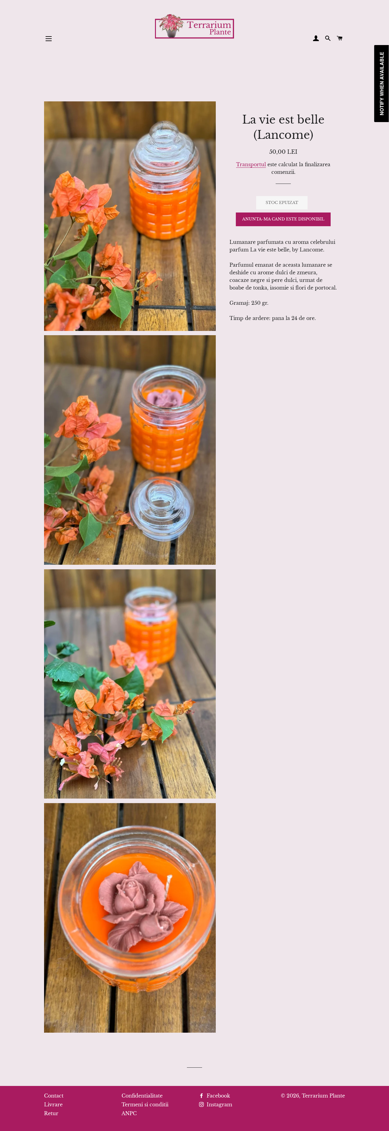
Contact (54, 1096)
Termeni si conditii (145, 1104)
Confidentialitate (142, 1096)
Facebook (217, 1096)
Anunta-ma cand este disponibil (283, 219)
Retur (51, 1113)
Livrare (53, 1104)
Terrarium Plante (323, 1096)
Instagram (218, 1104)
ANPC (129, 1113)
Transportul (251, 164)
